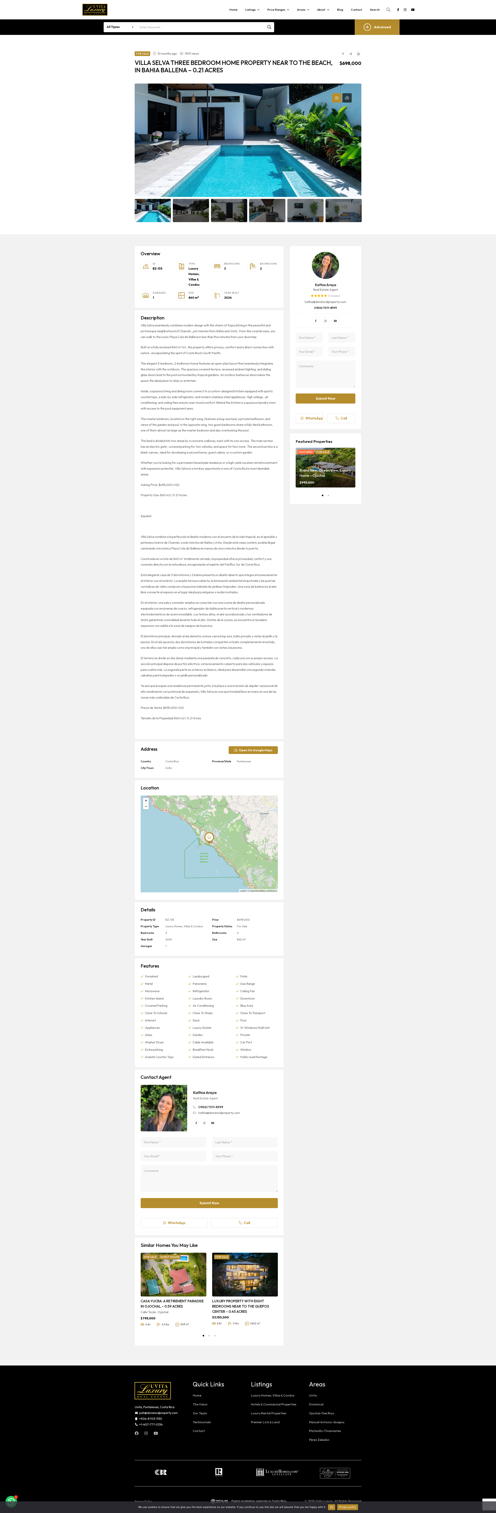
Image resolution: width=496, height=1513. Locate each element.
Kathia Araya (205, 1092)
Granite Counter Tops (159, 1057)
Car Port (246, 1042)
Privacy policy (347, 1507)
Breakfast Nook (203, 1050)
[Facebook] (196, 1123)
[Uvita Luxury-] (94, 9)
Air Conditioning (203, 1006)
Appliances (152, 1028)
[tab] (336, 98)
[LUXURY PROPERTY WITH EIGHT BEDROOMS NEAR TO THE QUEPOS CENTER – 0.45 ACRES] (245, 1274)
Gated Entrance (203, 1057)
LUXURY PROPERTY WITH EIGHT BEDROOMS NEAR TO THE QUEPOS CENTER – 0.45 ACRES (240, 1306)
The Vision (200, 1404)
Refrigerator (201, 991)
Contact (199, 1431)
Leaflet (243, 890)
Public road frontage (253, 1057)
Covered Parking (156, 1006)
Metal (149, 984)
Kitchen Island (154, 998)
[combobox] (120, 27)
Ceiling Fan (247, 991)
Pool (243, 1020)
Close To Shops (203, 1013)
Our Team (200, 1413)
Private (245, 1035)
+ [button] (146, 800)
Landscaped (201, 976)
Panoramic (200, 984)
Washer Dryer (154, 1042)
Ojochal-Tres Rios (321, 1413)
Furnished (151, 976)
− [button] (146, 806)
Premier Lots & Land (265, 1422)
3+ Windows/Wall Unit (255, 1028)
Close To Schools (156, 1013)
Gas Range (247, 984)
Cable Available (203, 1042)
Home (197, 1395)
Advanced (382, 27)
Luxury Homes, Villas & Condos (184, 926)
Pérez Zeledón (319, 1440)
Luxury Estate (202, 1028)
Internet (150, 1020)
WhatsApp (176, 1223)
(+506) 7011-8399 (210, 1107)
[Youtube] (213, 1123)
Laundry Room (202, 998)
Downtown (247, 998)
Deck (196, 1020)
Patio (243, 976)
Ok (331, 1507)
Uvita (168, 768)
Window (245, 1050)
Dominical (316, 1404)
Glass (148, 1035)
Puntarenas (244, 761)
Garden (198, 1035)
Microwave (152, 991)
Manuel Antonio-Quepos (326, 1422)
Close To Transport (252, 1013)
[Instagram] (204, 1123)
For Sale (242, 926)
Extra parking (154, 1050)
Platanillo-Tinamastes (325, 1431)
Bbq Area (246, 1006)
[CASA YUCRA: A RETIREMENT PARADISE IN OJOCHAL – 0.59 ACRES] (173, 1274)
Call (247, 1223)
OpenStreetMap (257, 890)
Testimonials (202, 1422)
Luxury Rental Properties (268, 1413)
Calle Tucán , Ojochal (154, 1312)
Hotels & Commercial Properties (273, 1404)
